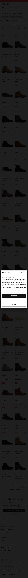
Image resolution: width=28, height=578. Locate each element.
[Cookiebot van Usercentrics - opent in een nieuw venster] (20, 272)
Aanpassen (13, 300)
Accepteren (14, 295)
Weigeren (14, 304)
